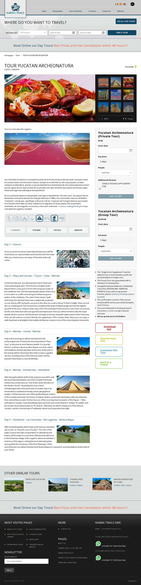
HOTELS (57, 230)
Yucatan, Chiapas (76, 485)
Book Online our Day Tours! (33, 45)
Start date (103, 145)
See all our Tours (126, 21)
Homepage (8, 55)
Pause (130, 119)
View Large (92, 119)
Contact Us (132, 581)
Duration (102, 156)
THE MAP (36, 230)
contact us (111, 310)
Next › (106, 119)
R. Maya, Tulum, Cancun (122, 485)
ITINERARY (15, 230)
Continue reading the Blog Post (71, 206)
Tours (18, 55)
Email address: (10, 557)
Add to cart (116, 196)
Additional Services (107, 180)
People (101, 167)
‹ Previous (123, 119)
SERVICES (78, 230)
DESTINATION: (11, 33)
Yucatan (129, 67)
